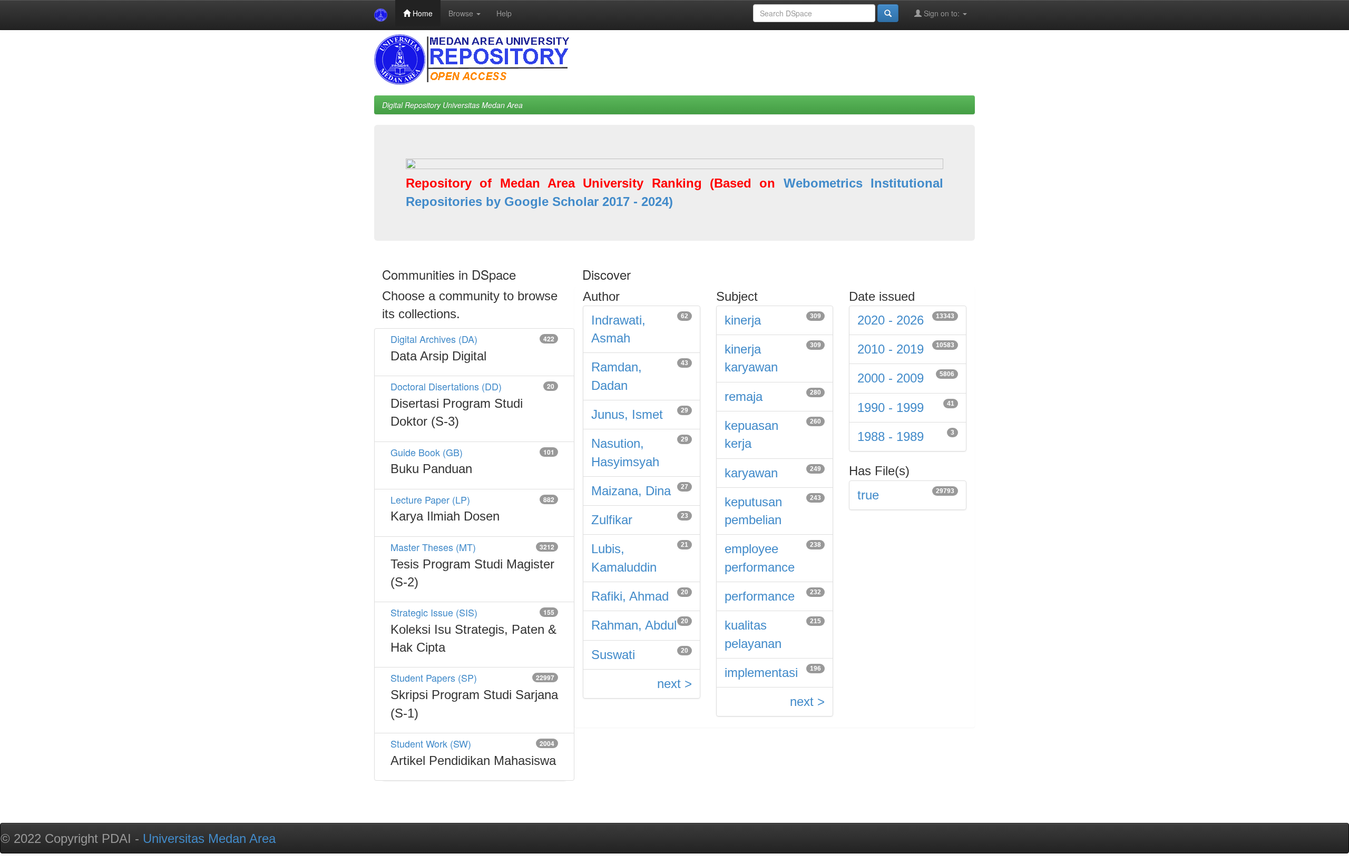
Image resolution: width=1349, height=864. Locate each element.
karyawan (751, 473)
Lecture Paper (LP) (430, 499)
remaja (744, 396)
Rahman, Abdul (634, 625)
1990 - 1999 (890, 407)
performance (760, 596)
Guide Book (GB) (426, 452)
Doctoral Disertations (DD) (446, 386)
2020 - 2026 (890, 320)
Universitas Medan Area (209, 838)
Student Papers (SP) (433, 677)
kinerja (743, 320)
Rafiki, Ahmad (630, 596)
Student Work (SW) (430, 743)
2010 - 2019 (890, 349)
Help (504, 13)
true (868, 495)
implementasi (761, 672)
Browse (461, 13)
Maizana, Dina (631, 491)
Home (421, 13)
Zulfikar (611, 520)
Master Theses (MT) (433, 547)
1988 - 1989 (890, 436)
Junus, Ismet (627, 414)
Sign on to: (942, 13)
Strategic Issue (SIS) (433, 612)
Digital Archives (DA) (433, 339)
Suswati (613, 654)
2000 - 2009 (890, 378)
